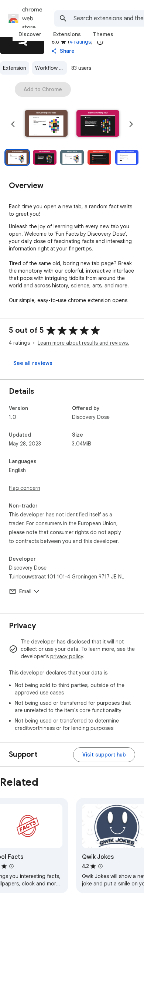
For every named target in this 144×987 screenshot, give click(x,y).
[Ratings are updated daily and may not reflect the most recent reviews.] (100, 41)
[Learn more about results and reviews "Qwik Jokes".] (100, 866)
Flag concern (24, 488)
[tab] (30, 34)
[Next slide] (131, 124)
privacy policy (66, 656)
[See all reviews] (33, 363)
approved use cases (39, 692)
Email (25, 591)
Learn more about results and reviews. (83, 342)
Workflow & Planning (51, 68)
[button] (46, 124)
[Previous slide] (13, 124)
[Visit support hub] (104, 755)
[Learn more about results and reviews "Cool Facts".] (11, 866)
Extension (14, 68)
